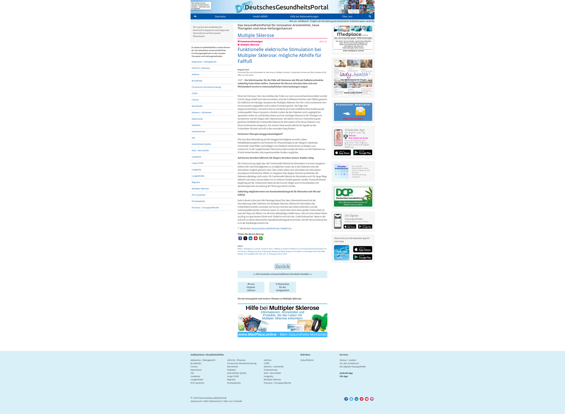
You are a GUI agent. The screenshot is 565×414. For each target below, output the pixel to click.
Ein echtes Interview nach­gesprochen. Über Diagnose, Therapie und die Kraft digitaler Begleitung (357, 143)
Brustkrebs (197, 80)
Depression (197, 118)
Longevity (196, 169)
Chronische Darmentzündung (206, 87)
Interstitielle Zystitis (201, 144)
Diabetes (196, 125)
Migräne (196, 182)
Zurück (282, 266)
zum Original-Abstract (251, 287)
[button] (240, 238)
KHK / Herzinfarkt (200, 150)
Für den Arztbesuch (349, 363)
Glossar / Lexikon (348, 360)
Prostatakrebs (198, 201)
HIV (193, 137)
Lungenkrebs (198, 175)
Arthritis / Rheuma (201, 68)
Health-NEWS (260, 16)
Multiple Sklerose (200, 188)
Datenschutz (215, 401)
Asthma (195, 74)
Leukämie (196, 156)
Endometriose (198, 131)
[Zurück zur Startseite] (282, 7)
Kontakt (238, 401)
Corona (195, 99)
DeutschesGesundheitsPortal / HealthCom (271, 228)
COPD (194, 93)
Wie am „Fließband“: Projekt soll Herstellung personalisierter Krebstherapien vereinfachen (323, 21)
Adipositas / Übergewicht (204, 61)
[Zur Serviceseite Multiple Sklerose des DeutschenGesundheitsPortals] (282, 320)
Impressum (196, 401)
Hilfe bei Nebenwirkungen (304, 16)
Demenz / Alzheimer (202, 112)
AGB (205, 401)
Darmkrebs (197, 106)
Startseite (220, 16)
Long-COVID (197, 163)
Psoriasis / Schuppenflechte (205, 207)
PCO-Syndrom (198, 194)
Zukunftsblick (307, 360)
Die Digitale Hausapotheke (353, 366)
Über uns (347, 16)
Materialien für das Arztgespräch (282, 287)
